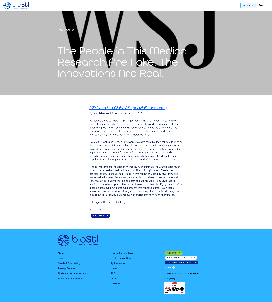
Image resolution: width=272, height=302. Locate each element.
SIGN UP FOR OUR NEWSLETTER (180, 262)
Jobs (113, 278)
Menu (263, 5)
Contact (115, 283)
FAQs (114, 273)
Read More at (99, 216)
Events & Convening (69, 263)
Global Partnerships (122, 253)
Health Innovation (121, 258)
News (114, 268)
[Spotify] (173, 267)
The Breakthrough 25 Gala (179, 258)
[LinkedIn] (165, 267)
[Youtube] (169, 267)
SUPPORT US (172, 253)
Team (60, 258)
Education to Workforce (71, 278)
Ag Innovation (118, 263)
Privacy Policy (169, 278)
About (61, 253)
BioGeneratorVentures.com (73, 273)
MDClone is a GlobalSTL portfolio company (128, 107)
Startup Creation (67, 268)
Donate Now (249, 5)
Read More (95, 209)
